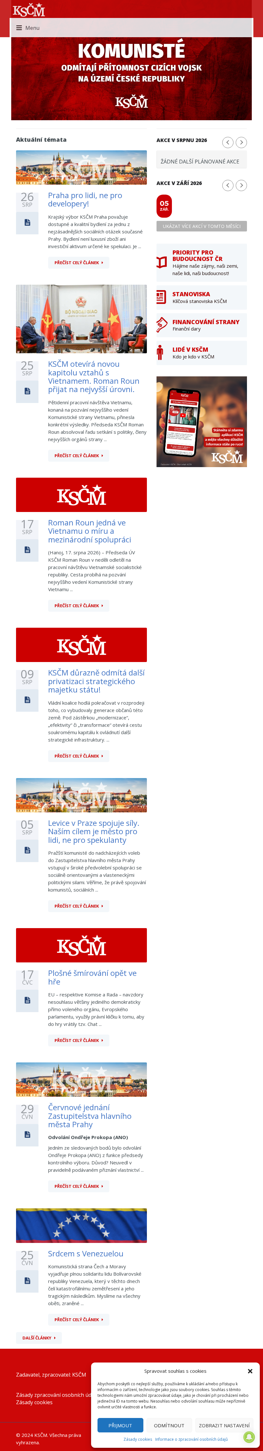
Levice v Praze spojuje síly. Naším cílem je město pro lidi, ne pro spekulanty (94, 831)
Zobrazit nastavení (224, 1425)
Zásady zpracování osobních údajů (57, 1394)
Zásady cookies (137, 1439)
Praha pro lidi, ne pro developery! (85, 199)
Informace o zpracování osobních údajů (191, 1439)
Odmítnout (169, 1425)
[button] (250, 1371)
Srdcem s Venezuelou (85, 1253)
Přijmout (120, 1425)
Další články (36, 1338)
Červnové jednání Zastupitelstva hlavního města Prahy (90, 1115)
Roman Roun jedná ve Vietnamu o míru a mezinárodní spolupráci (89, 531)
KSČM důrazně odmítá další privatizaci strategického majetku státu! (96, 681)
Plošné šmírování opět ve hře (92, 977)
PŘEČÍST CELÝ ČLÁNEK (77, 262)
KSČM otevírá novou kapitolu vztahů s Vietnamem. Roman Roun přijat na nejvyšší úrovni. (94, 376)
